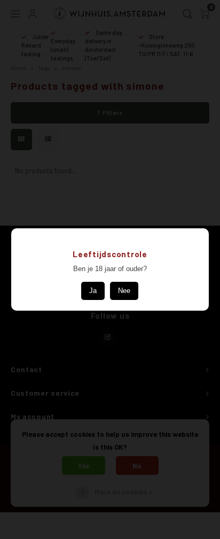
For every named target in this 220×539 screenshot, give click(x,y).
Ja (93, 291)
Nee (124, 291)
